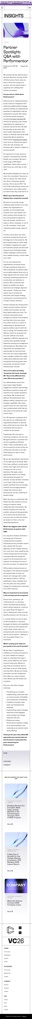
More (9, 824)
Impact (6, 999)
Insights (6, 958)
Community (7, 951)
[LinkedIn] (23, 927)
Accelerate (8, 966)
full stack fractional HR (18, 119)
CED (5, 996)
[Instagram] (23, 932)
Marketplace (7, 955)
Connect (7, 981)
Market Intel (7, 973)
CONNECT (6, 42)
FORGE (6, 948)
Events (6, 961)
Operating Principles (20, 139)
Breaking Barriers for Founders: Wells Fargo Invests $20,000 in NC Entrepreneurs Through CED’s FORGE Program (16, 811)
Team (5, 1003)
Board (5, 1006)
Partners (6, 984)
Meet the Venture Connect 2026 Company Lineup (14, 903)
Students (6, 988)
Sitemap (24, 1016)
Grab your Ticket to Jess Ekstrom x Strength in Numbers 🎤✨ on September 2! (15, 2)
